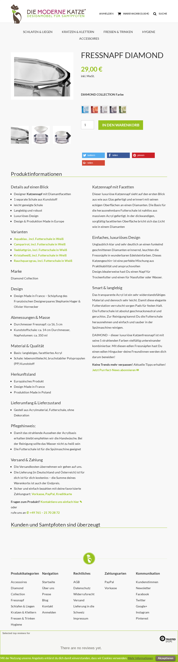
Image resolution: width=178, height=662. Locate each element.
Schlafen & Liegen (38, 32)
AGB (76, 582)
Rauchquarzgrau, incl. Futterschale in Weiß (43, 261)
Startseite (48, 582)
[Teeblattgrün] (122, 109)
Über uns (48, 588)
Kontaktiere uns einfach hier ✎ (61, 502)
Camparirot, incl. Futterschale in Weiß (40, 244)
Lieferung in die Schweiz (83, 609)
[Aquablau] (85, 109)
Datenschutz (81, 588)
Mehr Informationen (140, 658)
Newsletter (143, 588)
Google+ (141, 606)
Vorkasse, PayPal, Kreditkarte (52, 494)
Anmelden (106, 13)
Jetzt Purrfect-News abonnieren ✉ (115, 370)
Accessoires (89, 38)
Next (67, 82)
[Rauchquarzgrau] (113, 109)
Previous (17, 82)
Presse (46, 594)
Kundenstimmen (147, 582)
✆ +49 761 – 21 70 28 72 (43, 512)
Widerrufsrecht (83, 594)
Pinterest (142, 618)
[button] (93, 155)
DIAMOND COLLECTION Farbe (102, 94)
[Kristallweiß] (103, 109)
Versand (78, 600)
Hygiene (148, 32)
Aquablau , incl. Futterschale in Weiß (39, 239)
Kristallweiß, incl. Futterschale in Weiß (40, 255)
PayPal (109, 582)
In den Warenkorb (120, 125)
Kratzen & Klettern (78, 32)
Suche (162, 13)
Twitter (141, 600)
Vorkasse (111, 588)
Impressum (80, 618)
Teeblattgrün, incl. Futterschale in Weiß (40, 250)
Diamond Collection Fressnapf (18, 594)
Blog (45, 600)
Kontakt (47, 606)
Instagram (142, 612)
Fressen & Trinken (118, 32)
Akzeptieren (165, 658)
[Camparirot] (94, 109)
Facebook (142, 594)
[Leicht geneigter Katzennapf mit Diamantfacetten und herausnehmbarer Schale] (42, 76)
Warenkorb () (136, 13)
